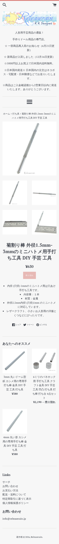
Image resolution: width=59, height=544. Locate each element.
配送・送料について (14, 494)
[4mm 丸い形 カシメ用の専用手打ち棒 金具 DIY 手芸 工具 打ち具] (14, 421)
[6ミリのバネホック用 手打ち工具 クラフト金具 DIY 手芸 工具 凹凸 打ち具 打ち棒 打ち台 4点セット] (44, 361)
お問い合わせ (10, 486)
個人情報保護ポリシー (15, 503)
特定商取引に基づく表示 (16, 498)
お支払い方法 (10, 490)
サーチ (6, 482)
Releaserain (36, 537)
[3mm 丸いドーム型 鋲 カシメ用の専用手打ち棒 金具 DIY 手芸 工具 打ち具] (14, 361)
